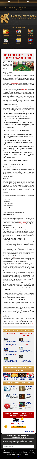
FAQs (14, 404)
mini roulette (23, 223)
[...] (11, 345)
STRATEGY (14, 386)
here (32, 323)
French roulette (22, 222)
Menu (9, 1)
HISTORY (28, 394)
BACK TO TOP (29, 432)
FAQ (31, 7)
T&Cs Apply (19, 429)
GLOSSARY (28, 386)
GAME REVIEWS (28, 403)
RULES (14, 394)
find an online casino (15, 83)
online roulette (24, 89)
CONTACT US (18, 10)
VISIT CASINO (19, 427)
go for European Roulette (19, 257)
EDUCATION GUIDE (22, 7)
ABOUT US (12, 7)
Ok (18, 456)
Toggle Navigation (27, 1)
